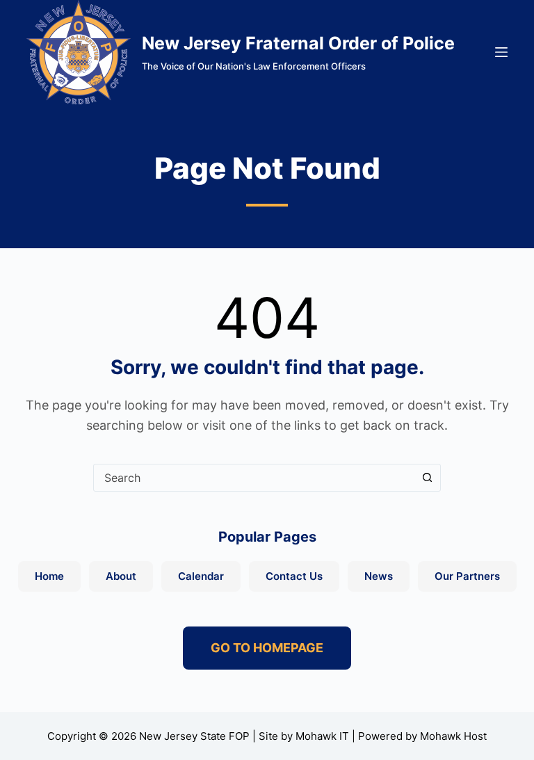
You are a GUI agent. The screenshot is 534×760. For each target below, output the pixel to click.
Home (49, 576)
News (378, 576)
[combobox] (254, 478)
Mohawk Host (453, 736)
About (121, 576)
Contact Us (294, 576)
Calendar (201, 576)
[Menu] (501, 52)
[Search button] (427, 477)
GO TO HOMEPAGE (267, 647)
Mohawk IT (322, 736)
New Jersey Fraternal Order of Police (298, 43)
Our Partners (467, 576)
